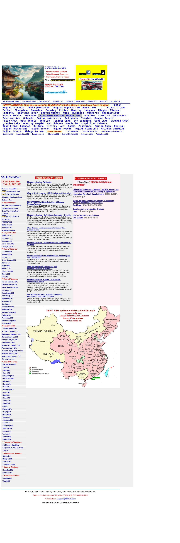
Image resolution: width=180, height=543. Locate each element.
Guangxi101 (6, 456)
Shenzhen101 (7, 428)
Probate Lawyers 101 (10, 354)
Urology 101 (6, 323)
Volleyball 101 (7, 255)
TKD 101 (5, 277)
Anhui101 (6, 367)
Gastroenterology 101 (10, 287)
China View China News (10, 211)
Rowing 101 (6, 263)
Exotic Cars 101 (38, 134)
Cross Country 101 (9, 260)
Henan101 (6, 392)
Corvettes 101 (7, 238)
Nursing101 (6, 304)
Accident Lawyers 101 (10, 331)
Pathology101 (7, 310)
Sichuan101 (6, 431)
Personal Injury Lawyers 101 (12, 351)
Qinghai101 (6, 414)
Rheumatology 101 (9, 321)
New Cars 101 (8, 134)
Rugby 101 (6, 266)
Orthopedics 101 (8, 307)
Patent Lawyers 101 (9, 348)
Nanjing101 (6, 412)
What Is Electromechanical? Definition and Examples (48, 193)
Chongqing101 (7, 478)
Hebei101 (6, 387)
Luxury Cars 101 (22, 134)
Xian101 (5, 451)
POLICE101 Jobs (13, 194)
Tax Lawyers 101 (8, 359)
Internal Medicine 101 (70, 134)
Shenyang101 (7, 426)
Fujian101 (6, 370)
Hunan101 (6, 398)
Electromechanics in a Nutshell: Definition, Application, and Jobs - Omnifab (44, 295)
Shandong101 (7, 420)
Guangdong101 (8, 376)
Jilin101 (5, 406)
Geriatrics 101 (7, 290)
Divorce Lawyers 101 (10, 340)
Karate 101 (6, 274)
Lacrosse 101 (7, 252)
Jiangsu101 (6, 401)
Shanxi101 (6, 423)
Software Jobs (7, 200)
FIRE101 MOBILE (12, 217)
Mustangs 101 (53, 134)
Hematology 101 (8, 293)
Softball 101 (6, 268)
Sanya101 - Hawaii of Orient (12, 448)
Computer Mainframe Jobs (12, 197)
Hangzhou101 (7, 470)
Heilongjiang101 (8, 390)
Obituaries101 (44, 102)
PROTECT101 (7, 222)
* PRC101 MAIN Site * (90, 131)
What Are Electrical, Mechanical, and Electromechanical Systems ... (42, 268)
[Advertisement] (54, 33)
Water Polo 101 (7, 271)
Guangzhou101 (8, 378)
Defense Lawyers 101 (10, 337)
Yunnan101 (6, 437)
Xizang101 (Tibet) (8, 464)
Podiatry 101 (6, 315)
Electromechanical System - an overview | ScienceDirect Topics (44, 281)
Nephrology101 (7, 298)
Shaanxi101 (6, 417)
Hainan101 (6, 384)
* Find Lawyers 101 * (9, 329)
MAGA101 (103, 102)
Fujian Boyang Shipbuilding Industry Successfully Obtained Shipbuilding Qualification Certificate (93, 203)
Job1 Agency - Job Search (111, 131)
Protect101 (92, 102)
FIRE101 (70, 102)
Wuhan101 (6, 434)
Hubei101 (6, 395)
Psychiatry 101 (7, 318)
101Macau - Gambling (10, 445)
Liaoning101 (7, 409)
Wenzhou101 (7, 473)
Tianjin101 (6, 481)
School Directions (8, 230)
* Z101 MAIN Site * (29, 102)
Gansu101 (6, 373)
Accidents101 (58, 102)
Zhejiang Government (10, 208)
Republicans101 (102, 134)
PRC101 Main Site (9, 365)
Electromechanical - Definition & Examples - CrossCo (49, 215)
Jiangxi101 (6, 403)
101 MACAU (115, 102)
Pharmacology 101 (9, 312)
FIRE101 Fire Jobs (13, 192)
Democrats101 (87, 134)
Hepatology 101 (7, 296)
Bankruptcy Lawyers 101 (11, 334)
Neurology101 (7, 301)
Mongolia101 (7, 459)
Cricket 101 (6, 257)
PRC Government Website (11, 205)
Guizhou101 (6, 381)
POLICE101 (80, 102)
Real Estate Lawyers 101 (11, 356)
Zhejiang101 (7, 439)
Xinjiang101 (6, 462)
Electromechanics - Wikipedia (39, 182)
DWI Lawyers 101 (8, 342)
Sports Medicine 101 (9, 285)
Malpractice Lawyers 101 (11, 345)
